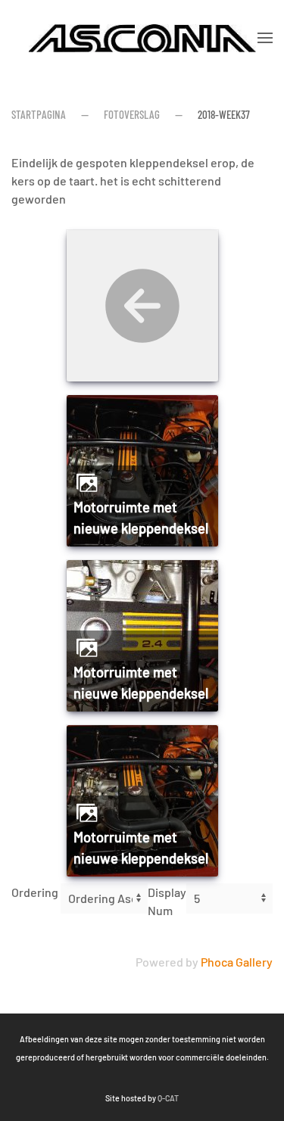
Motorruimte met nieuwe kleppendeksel (140, 518)
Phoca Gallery (237, 961)
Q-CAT (168, 1098)
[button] (265, 38)
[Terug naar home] (142, 38)
